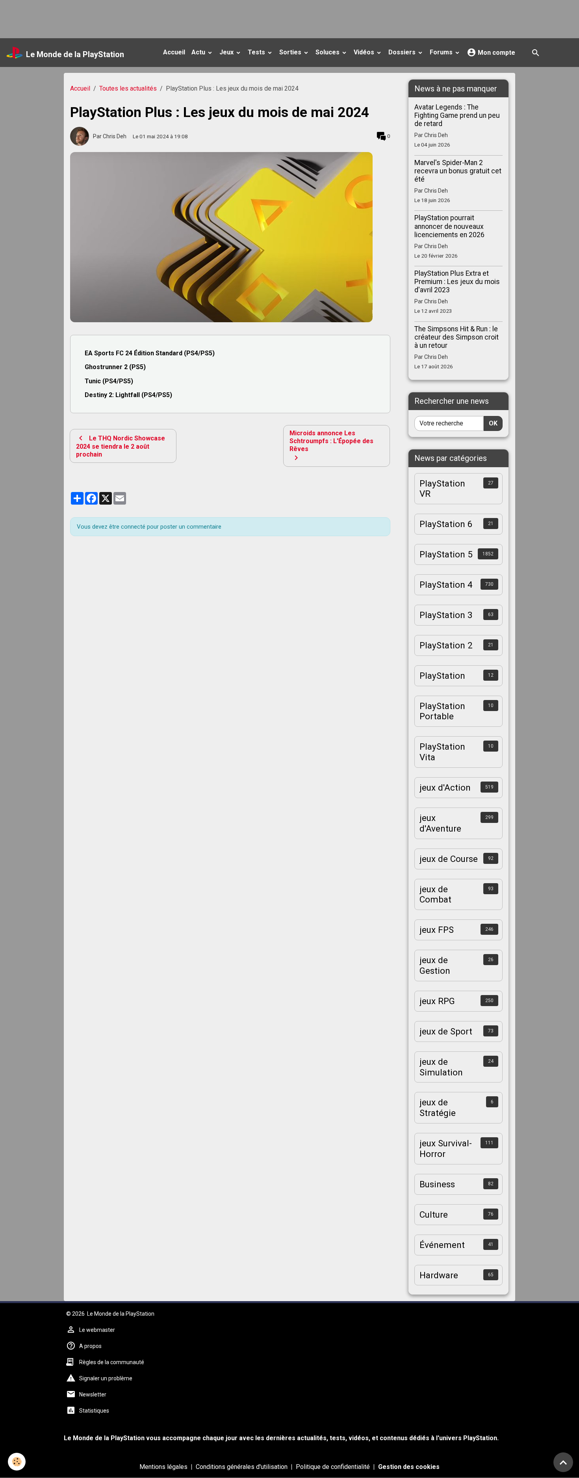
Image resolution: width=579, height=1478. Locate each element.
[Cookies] (17, 1462)
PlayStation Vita (442, 751)
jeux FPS (436, 930)
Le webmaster (97, 1330)
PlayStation (442, 675)
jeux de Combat (435, 894)
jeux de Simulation (441, 1067)
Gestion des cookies (409, 1467)
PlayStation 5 (446, 554)
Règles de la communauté (111, 1362)
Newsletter (92, 1394)
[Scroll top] (563, 1462)
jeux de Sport (445, 1031)
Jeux (227, 52)
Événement (442, 1245)
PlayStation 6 (446, 524)
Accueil (174, 52)
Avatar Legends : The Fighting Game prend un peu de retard (457, 115)
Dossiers (402, 52)
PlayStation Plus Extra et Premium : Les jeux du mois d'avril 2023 (457, 281)
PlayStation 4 (446, 584)
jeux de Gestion (434, 965)
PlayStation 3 (446, 615)
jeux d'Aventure (440, 823)
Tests (257, 52)
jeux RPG (437, 1001)
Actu (199, 52)
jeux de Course (448, 859)
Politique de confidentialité (333, 1467)
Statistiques (94, 1410)
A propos (90, 1346)
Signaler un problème (105, 1378)
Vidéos (365, 52)
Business (437, 1184)
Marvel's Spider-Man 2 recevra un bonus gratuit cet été (457, 171)
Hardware (438, 1275)
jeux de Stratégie (437, 1107)
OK (493, 423)
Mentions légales (163, 1467)
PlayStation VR (442, 488)
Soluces (328, 52)
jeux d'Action (445, 787)
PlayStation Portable (442, 711)
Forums (442, 52)
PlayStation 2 (446, 645)
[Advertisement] (143, 17)
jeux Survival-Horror (445, 1148)
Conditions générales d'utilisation (242, 1467)
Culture (433, 1214)
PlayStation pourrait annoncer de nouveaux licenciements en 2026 (449, 226)
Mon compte (495, 52)
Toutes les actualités (128, 88)
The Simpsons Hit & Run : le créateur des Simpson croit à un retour (456, 337)
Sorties (291, 52)
